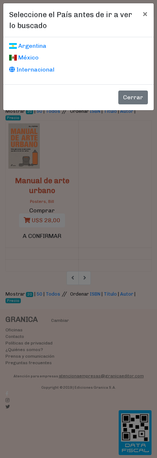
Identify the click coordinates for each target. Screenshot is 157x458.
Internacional (34, 69)
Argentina (31, 45)
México (28, 57)
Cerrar (133, 97)
